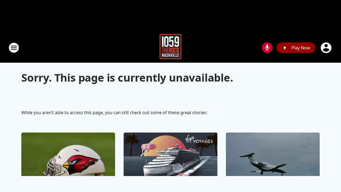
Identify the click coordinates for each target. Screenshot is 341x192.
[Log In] (326, 47)
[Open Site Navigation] (14, 47)
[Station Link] (170, 48)
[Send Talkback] (267, 47)
